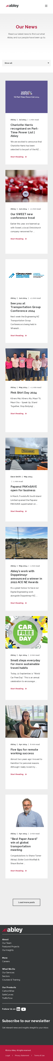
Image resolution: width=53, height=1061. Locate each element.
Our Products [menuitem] (9, 987)
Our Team (6, 943)
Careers (6, 961)
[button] (26, 902)
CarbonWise (8, 991)
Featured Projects (10, 946)
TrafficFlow (7, 998)
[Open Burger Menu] (46, 6)
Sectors (6, 976)
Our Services (8, 972)
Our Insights (8, 950)
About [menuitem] (5, 939)
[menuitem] (7, 1056)
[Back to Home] (12, 6)
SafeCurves (7, 994)
